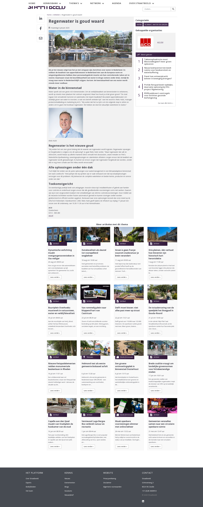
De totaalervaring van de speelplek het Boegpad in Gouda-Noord (161, 310)
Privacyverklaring (109, 478)
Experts (28, 482)
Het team (29, 491)
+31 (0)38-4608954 (149, 491)
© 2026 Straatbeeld (149, 495)
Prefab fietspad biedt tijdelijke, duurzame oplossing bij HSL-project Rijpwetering (158, 87)
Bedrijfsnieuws (126, 357)
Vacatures (68, 491)
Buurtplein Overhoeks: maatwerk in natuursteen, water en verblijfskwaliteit (61, 310)
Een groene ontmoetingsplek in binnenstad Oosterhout (127, 366)
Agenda (116, 3)
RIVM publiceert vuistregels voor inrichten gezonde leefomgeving (157, 95)
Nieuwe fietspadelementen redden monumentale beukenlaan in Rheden (61, 366)
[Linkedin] (40, 18)
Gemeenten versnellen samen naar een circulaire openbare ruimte (161, 424)
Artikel (56, 243)
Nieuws (90, 357)
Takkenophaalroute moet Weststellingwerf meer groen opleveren (157, 61)
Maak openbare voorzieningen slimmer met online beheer (126, 424)
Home (32, 3)
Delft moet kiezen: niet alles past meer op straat (127, 309)
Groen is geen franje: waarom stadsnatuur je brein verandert (127, 253)
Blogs (66, 487)
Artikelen (56, 15)
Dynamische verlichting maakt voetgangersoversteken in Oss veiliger (61, 254)
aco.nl (51, 215)
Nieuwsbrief (69, 495)
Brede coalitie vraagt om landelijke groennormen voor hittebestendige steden (161, 367)
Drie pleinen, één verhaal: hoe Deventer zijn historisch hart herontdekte (161, 254)
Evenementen (69, 482)
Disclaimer (107, 482)
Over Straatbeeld (32, 478)
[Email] (40, 38)
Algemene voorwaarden (112, 487)
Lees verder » (55, 277)
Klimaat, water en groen (156, 24)
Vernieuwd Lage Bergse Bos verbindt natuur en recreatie (93, 424)
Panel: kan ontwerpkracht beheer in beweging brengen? (158, 77)
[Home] (46, 6)
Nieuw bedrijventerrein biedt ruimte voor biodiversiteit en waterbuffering (157, 70)
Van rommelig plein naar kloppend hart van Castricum (94, 310)
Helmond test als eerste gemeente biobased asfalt (95, 365)
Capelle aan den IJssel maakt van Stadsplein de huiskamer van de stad (60, 424)
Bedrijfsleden (31, 487)
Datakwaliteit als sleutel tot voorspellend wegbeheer (94, 253)
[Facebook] (40, 28)
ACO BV (160, 42)
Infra (139, 24)
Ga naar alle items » (165, 103)
